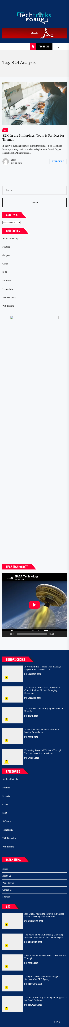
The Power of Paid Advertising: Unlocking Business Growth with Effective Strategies (43, 936)
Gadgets (6, 255)
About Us (6, 876)
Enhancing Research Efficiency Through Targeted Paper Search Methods (42, 751)
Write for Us (8, 883)
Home (5, 869)
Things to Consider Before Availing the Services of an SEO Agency (42, 978)
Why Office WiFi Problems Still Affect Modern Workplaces (42, 730)
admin (13, 160)
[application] (34, 605)
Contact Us (7, 890)
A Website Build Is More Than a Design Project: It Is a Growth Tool (42, 668)
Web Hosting (8, 306)
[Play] (6, 633)
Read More (58, 161)
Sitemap (6, 897)
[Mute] (57, 633)
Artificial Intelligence (12, 238)
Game (5, 264)
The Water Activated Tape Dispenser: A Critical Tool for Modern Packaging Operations (42, 690)
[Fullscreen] (62, 633)
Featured (6, 247)
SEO (4, 272)
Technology (7, 289)
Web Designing (9, 297)
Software (6, 280)
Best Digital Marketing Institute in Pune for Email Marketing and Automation (44, 915)
